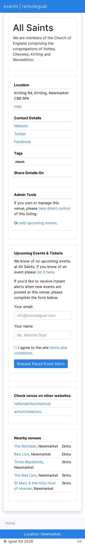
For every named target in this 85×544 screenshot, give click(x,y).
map (18, 106)
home (10, 523)
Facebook (22, 141)
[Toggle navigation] (78, 6)
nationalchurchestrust (32, 403)
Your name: (23, 326)
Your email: (23, 306)
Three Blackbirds (28, 462)
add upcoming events (37, 223)
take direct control (54, 208)
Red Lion (21, 454)
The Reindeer (25, 446)
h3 (79, 541)
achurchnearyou (27, 411)
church (19, 161)
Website (21, 126)
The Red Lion (25, 475)
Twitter (20, 134)
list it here (45, 272)
